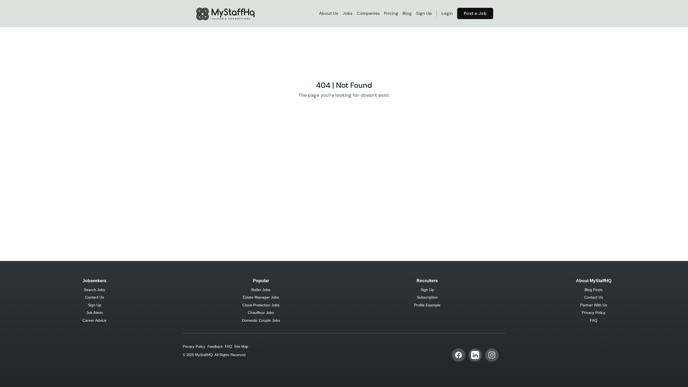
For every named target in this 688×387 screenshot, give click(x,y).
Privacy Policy (593, 312)
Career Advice (94, 320)
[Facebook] (458, 355)
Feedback (215, 347)
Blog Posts (594, 290)
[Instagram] (492, 355)
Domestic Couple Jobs (261, 320)
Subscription (427, 297)
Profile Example (427, 305)
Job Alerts (94, 312)
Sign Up (424, 13)
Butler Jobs (260, 290)
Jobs (347, 13)
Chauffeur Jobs (261, 312)
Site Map (241, 347)
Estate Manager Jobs (261, 297)
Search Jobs (94, 290)
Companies (368, 13)
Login (447, 13)
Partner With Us (593, 305)
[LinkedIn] (475, 355)
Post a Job (475, 13)
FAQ (593, 320)
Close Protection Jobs (261, 305)
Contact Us (94, 297)
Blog (407, 13)
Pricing (391, 13)
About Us (328, 13)
